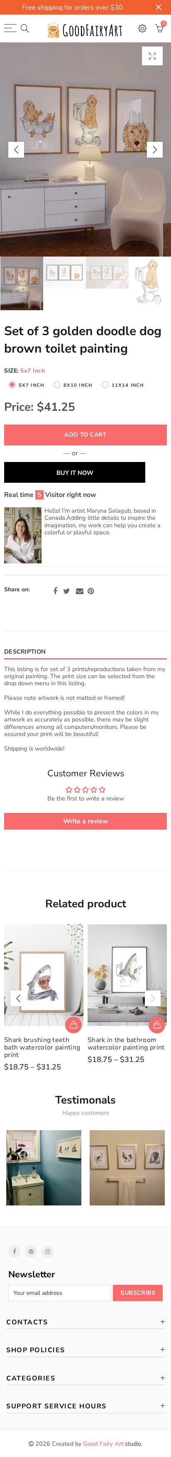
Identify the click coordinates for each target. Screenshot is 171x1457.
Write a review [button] (85, 821)
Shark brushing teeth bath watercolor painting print (42, 1047)
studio (112, 1444)
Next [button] (155, 150)
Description (25, 651)
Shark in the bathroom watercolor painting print (126, 1043)
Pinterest (91, 591)
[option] (85, 149)
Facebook (55, 591)
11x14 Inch (128, 385)
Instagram (48, 1251)
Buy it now (74, 473)
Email (79, 591)
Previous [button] (16, 150)
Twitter (66, 591)
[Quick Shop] (73, 1025)
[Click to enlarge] (152, 56)
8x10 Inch (78, 385)
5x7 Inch (31, 385)
